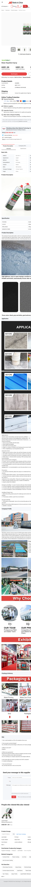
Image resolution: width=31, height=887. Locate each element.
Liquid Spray (19, 870)
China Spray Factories (7, 867)
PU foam (16, 837)
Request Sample (26, 77)
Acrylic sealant (4, 839)
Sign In (3, 139)
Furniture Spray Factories (8, 870)
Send (14, 797)
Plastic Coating (15, 857)
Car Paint (24, 857)
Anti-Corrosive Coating (8, 860)
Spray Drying (18, 867)
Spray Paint (17, 839)
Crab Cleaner (4, 842)
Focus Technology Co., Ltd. (18, 881)
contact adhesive (18, 842)
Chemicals (7, 10)
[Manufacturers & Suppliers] (15, 2)
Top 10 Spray (5, 874)
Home (2, 10)
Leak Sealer (4, 837)
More (2, 876)
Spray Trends (14, 874)
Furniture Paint (6, 857)
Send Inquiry (14, 74)
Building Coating (22, 10)
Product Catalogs (22, 834)
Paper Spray (28, 870)
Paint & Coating (14, 10)
